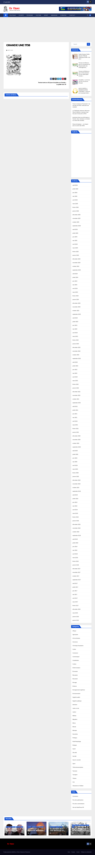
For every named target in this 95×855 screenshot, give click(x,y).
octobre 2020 (76, 443)
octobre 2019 (76, 487)
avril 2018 (75, 554)
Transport (75, 774)
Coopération (76, 660)
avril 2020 (75, 465)
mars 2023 (75, 336)
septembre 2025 (77, 225)
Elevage (75, 682)
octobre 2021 (76, 399)
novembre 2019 (76, 483)
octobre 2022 (76, 354)
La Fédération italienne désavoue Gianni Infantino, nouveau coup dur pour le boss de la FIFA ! (81, 112)
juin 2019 (75, 502)
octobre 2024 (76, 266)
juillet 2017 (75, 587)
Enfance (75, 686)
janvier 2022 (76, 388)
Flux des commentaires (78, 803)
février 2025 (76, 251)
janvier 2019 (76, 520)
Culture (38, 15)
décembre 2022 (76, 347)
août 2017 (75, 583)
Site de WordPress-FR (78, 807)
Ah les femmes (76, 638)
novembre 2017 (76, 572)
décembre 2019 (76, 480)
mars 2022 (75, 380)
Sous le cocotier (77, 760)
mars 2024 (75, 292)
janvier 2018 (76, 565)
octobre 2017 (76, 576)
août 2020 (75, 450)
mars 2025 (75, 247)
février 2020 (76, 472)
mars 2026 (75, 203)
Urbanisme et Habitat (78, 785)
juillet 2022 (75, 365)
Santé (74, 748)
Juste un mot (76, 708)
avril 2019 (75, 509)
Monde (74, 726)
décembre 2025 (76, 214)
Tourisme (75, 771)
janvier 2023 (76, 343)
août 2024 (75, 273)
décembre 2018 (76, 524)
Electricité (75, 678)
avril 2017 (75, 598)
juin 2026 (75, 192)
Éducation (75, 675)
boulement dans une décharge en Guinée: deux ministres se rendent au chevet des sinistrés (81, 119)
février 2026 (76, 207)
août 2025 (75, 229)
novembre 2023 (76, 306)
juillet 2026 (75, 189)
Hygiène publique (77, 701)
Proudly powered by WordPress (9, 852)
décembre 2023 (76, 303)
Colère (74, 649)
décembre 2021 (76, 391)
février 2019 (76, 517)
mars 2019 (75, 513)
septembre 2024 (77, 270)
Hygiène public (76, 697)
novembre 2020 (76, 439)
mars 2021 (75, 424)
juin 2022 (75, 369)
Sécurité (75, 752)
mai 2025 (75, 240)
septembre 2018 (77, 535)
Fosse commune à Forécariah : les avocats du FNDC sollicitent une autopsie (81, 105)
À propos (63, 15)
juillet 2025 (75, 233)
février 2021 (76, 428)
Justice (74, 712)
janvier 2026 (76, 211)
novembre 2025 (76, 218)
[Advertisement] (47, 27)
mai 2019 (75, 506)
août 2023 (75, 318)
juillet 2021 (75, 410)
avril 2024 (75, 288)
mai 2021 (75, 417)
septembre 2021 (77, 402)
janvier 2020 (76, 476)
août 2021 (75, 406)
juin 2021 (75, 413)
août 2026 (75, 185)
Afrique (74, 630)
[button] (87, 15)
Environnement (76, 693)
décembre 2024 (76, 259)
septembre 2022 (77, 358)
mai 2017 (75, 594)
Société (21, 15)
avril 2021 (75, 421)
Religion (75, 745)
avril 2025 (75, 244)
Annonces (54, 15)
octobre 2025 (76, 222)
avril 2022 (75, 377)
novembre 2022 (76, 351)
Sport (46, 15)
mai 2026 (75, 196)
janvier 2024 (76, 299)
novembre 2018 (76, 528)
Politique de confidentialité (86, 852)
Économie (30, 15)
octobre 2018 (76, 531)
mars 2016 (75, 613)
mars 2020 (75, 469)
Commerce (75, 653)
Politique (13, 15)
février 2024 (76, 295)
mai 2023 (75, 329)
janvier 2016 (76, 616)
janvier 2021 (76, 432)
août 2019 (75, 495)
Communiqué (76, 656)
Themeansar (27, 852)
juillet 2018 (75, 542)
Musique (75, 730)
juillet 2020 (75, 454)
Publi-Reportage (77, 741)
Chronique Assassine (78, 645)
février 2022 (76, 384)
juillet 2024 (75, 277)
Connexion (75, 796)
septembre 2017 (77, 579)
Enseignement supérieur (79, 689)
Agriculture (75, 634)
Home (69, 852)
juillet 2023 (75, 321)
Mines (74, 723)
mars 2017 (75, 601)
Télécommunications (78, 767)
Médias (74, 715)
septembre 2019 (77, 491)
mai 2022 (75, 373)
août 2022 (75, 362)
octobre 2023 (76, 310)
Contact (72, 15)
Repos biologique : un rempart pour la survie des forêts (79, 830)
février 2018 (76, 561)
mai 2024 (75, 284)
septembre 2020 (77, 447)
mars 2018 (75, 557)
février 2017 (76, 605)
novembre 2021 (76, 395)
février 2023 (76, 340)
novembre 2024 (76, 262)
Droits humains (76, 667)
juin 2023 (75, 325)
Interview (75, 704)
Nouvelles (75, 734)
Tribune (74, 778)
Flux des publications (78, 800)
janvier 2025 (76, 255)
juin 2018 (75, 546)
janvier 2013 (76, 620)
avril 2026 (75, 200)
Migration (75, 719)
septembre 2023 (77, 314)
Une (74, 782)
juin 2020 (75, 458)
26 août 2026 (10, 833)
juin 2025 (75, 236)
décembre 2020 (76, 436)
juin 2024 (75, 281)
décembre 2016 (76, 609)
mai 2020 (75, 461)
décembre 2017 (76, 568)
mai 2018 (75, 550)
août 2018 (75, 539)
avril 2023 (75, 332)
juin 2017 (75, 590)
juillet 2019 (75, 498)
